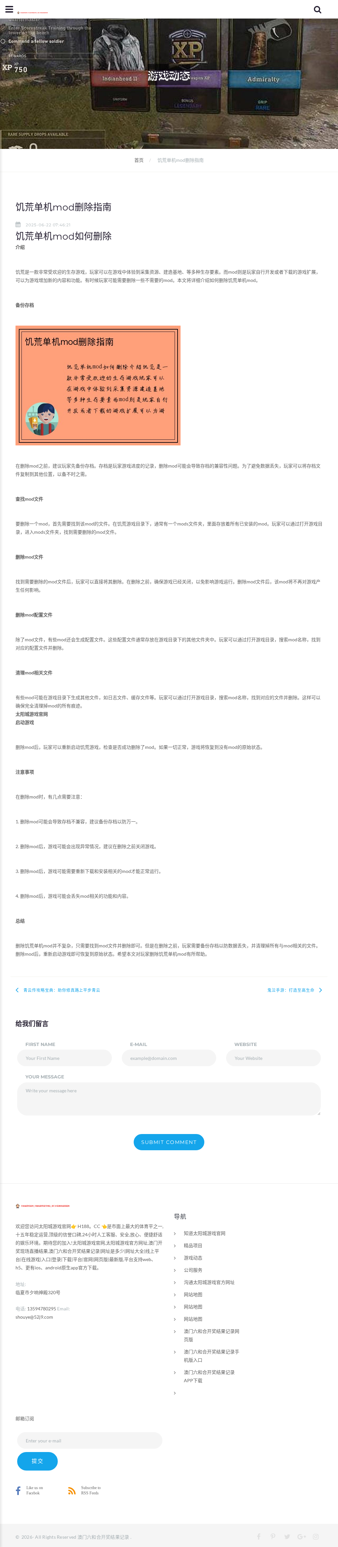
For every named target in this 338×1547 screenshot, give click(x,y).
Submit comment (169, 1142)
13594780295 (41, 1308)
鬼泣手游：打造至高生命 (291, 990)
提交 (37, 1461)
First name (40, 1044)
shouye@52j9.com (34, 1317)
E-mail (138, 1044)
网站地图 (193, 1294)
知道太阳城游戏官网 (204, 1233)
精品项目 (193, 1245)
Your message (44, 1077)
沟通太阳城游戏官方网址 (209, 1282)
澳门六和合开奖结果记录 (103, 1537)
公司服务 (193, 1270)
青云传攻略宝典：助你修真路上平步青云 (61, 990)
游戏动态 (193, 1257)
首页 (139, 160)
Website (245, 1044)
